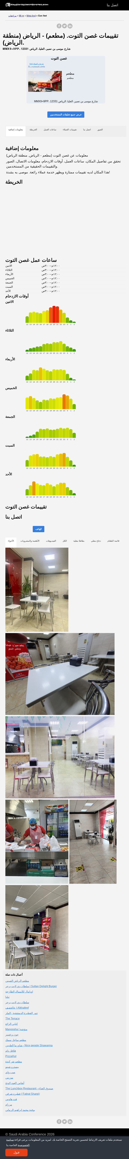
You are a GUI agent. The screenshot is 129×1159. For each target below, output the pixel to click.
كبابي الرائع (11, 1023)
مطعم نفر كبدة (13, 1061)
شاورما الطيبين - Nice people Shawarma (29, 1045)
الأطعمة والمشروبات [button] (29, 541)
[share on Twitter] (64, 27)
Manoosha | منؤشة (16, 1029)
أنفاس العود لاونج (14, 1083)
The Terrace (12, 1018)
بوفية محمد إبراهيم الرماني (20, 1110)
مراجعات (12, 15)
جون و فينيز (11, 1034)
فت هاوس (11, 1099)
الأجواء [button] (11, 541)
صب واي (10, 1072)
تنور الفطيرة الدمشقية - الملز (21, 1013)
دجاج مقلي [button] (96, 541)
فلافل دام (10, 1050)
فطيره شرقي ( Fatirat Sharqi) (22, 1093)
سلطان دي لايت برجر (17, 1002)
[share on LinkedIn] (70, 27)
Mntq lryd (31, 15)
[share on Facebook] (59, 27)
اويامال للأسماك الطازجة (19, 991)
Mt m (21, 15)
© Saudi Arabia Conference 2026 (29, 1134)
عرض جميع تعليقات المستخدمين (66, 114)
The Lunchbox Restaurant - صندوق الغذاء (29, 1088)
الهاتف (38, 529)
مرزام (8, 1104)
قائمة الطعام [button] (113, 541)
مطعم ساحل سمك (15, 1040)
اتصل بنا (112, 5)
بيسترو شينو (12, 1067)
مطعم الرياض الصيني (17, 980)
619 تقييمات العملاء (37, 64)
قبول (16, 1152)
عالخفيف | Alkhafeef (17, 1007)
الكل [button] (65, 541)
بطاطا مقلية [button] (78, 541)
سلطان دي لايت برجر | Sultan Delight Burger (31, 986)
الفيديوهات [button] (51, 541)
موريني (9, 1077)
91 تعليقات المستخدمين (36, 66)
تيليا (7, 997)
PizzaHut (10, 1056)
